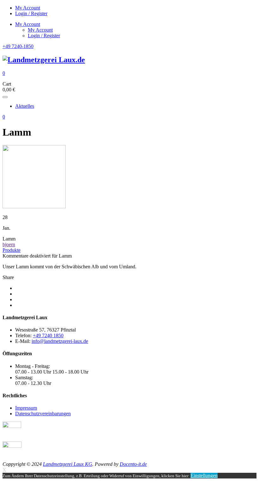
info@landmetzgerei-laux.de (60, 341)
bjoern (9, 244)
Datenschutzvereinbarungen (43, 413)
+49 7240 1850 (48, 335)
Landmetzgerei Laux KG (67, 464)
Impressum (26, 408)
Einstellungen (204, 475)
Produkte (12, 250)
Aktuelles (24, 106)
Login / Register (31, 13)
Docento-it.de (133, 464)
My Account (27, 7)
